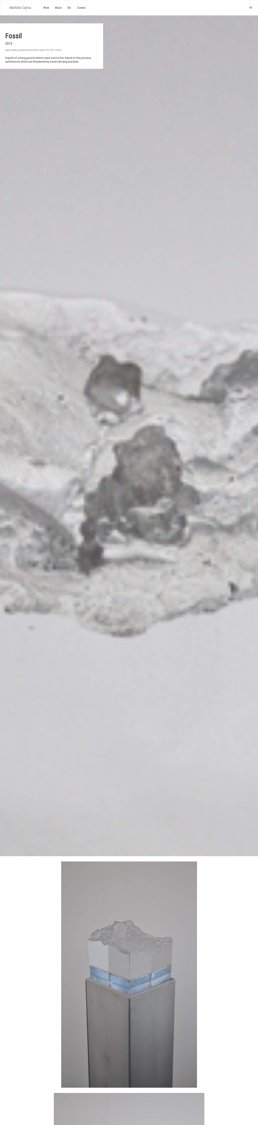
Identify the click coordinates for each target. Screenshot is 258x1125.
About (58, 7)
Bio (69, 7)
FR (251, 7)
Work (46, 7)
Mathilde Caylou (20, 8)
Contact (81, 7)
